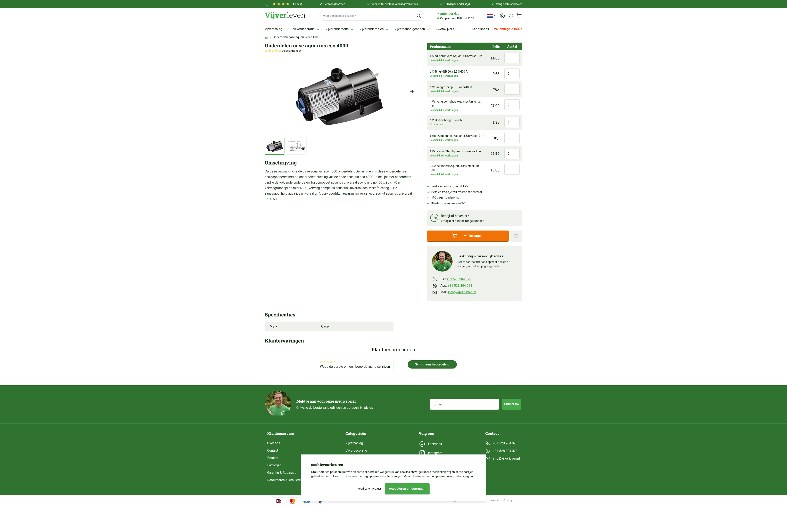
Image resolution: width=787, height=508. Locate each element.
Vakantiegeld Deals (508, 29)
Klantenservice (448, 14)
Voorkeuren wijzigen (369, 488)
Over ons (273, 443)
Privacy (507, 500)
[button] (273, 50)
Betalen (272, 458)
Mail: (458, 292)
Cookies (493, 500)
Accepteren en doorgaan (407, 489)
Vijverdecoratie (356, 450)
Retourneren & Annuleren (285, 480)
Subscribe (511, 404)
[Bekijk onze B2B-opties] (434, 218)
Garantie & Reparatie (281, 473)
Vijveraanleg (354, 443)
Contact (272, 450)
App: (456, 286)
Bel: (455, 279)
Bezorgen (274, 465)
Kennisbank (480, 29)
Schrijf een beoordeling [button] (432, 364)
